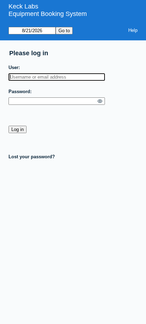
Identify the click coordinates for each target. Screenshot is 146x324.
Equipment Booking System (48, 13)
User (13, 67)
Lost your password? (32, 156)
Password (19, 91)
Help (132, 30)
